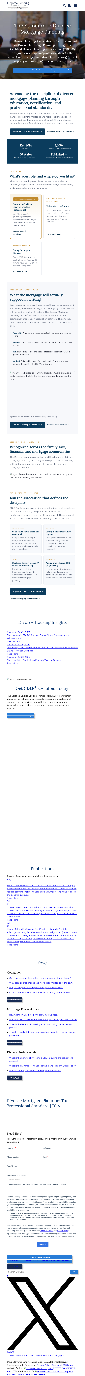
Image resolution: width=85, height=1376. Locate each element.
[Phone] (69, 5)
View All (14, 999)
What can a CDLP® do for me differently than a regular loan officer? (43, 1019)
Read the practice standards (59, 132)
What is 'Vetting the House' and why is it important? (35, 1070)
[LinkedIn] (8, 1352)
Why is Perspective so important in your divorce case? (36, 987)
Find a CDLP (17, 1261)
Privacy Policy (43, 1365)
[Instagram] (13, 1352)
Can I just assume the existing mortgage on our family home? (40, 978)
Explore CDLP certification (26, 132)
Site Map (56, 1365)
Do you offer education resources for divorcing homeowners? (39, 992)
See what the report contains (26, 425)
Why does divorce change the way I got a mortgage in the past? (41, 983)
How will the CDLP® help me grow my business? (33, 1015)
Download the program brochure (24, 598)
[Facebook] (7, 1275)
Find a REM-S (32, 1261)
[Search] (64, 5)
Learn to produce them (57, 425)
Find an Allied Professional (55, 1261)
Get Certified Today (20, 715)
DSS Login (68, 1365)
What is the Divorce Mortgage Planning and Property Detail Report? (43, 1066)
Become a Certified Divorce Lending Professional (42, 70)
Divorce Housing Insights (42, 622)
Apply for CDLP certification (27, 591)
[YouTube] (10, 1352)
